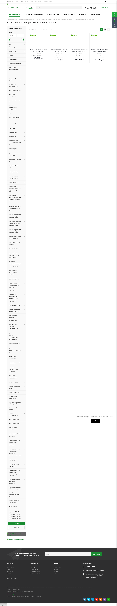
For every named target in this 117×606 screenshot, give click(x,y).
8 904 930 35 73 (91, 7)
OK (95, 420)
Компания (10, 563)
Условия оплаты (34, 569)
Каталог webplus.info (13, 594)
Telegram (92, 599)
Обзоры (56, 571)
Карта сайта (10, 576)
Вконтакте (84, 599)
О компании (10, 567)
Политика (9, 573)
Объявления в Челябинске (14, 593)
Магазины (10, 571)
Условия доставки (35, 571)
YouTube (96, 599)
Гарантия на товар (35, 573)
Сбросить (16, 527)
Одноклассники (100, 599)
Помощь (32, 567)
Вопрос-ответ (57, 567)
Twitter (88, 599)
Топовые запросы (12, 578)
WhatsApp (108, 599)
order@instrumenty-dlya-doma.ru (95, 570)
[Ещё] (107, 14)
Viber (104, 599)
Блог (55, 573)
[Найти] (80, 7)
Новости (9, 569)
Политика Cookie (98, 417)
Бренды (56, 569)
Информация (34, 563)
